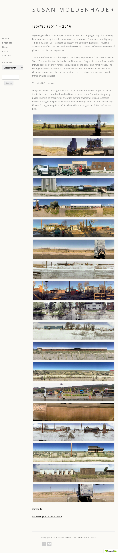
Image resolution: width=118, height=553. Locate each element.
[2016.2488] (73, 351)
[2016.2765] (73, 167)
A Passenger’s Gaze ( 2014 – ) (47, 516)
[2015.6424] (73, 228)
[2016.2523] (73, 371)
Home (5, 38)
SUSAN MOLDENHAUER (73, 9)
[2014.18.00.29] (73, 147)
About (5, 51)
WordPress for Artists (87, 537)
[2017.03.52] (73, 493)
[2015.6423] (73, 290)
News (5, 47)
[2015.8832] (73, 311)
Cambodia (37, 508)
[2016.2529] (73, 452)
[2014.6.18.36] (73, 125)
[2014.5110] (73, 412)
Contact (6, 55)
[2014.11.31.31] (73, 208)
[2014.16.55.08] (73, 249)
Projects (7, 42)
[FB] (43, 544)
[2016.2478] (73, 187)
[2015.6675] (73, 270)
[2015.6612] (73, 330)
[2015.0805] (73, 473)
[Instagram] (49, 544)
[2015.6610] (73, 432)
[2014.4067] (73, 392)
